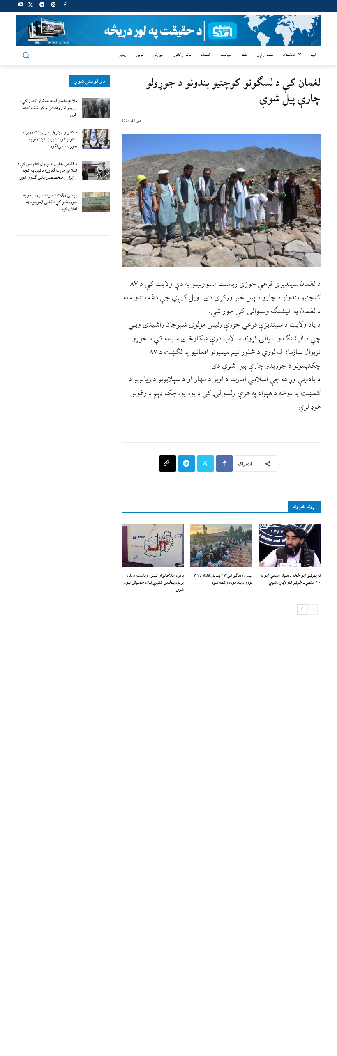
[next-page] (302, 609)
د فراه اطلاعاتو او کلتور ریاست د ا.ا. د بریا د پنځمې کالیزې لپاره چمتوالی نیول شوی (154, 582)
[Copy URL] (167, 463)
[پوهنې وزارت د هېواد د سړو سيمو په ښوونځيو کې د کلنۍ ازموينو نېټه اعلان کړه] (96, 202)
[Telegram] (42, 6)
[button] (26, 55)
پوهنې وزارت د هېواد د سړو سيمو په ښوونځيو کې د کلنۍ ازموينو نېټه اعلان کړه (50, 202)
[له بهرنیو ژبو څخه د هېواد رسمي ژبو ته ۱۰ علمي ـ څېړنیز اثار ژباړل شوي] (290, 545)
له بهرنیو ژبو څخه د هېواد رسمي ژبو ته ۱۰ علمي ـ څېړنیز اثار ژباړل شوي (290, 579)
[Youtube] (21, 6)
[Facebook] (64, 6)
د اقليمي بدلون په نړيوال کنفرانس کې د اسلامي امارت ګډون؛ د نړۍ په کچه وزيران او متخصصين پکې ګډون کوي (47, 171)
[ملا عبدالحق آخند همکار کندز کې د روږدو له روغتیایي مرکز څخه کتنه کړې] (96, 108)
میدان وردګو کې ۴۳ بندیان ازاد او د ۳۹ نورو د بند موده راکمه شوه (223, 579)
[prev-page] (312, 609)
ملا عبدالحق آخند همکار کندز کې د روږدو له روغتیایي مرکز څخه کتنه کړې (48, 108)
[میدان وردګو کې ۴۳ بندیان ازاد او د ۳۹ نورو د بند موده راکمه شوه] (221, 545)
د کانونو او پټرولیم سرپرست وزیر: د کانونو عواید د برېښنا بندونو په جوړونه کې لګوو (49, 139)
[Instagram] (53, 6)
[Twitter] (30, 6)
